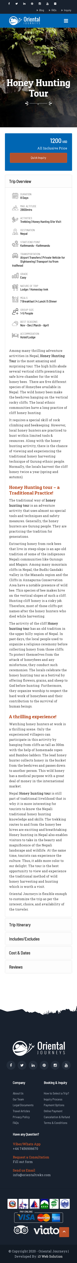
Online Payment (53, 1111)
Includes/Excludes (24, 938)
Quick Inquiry (38, 157)
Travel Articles (21, 1111)
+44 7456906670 (25, 1148)
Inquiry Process (53, 1099)
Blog (41, 10)
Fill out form (23, 1162)
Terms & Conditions (55, 1123)
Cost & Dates (19, 952)
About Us (18, 1093)
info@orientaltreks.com (32, 1175)
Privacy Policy (21, 1117)
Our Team (18, 1099)
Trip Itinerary (20, 924)
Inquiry (67, 10)
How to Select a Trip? (56, 1093)
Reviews (16, 966)
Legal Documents (23, 1105)
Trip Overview (20, 181)
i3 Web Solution (50, 1256)
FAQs (54, 10)
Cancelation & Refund (57, 1117)
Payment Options (54, 1105)
